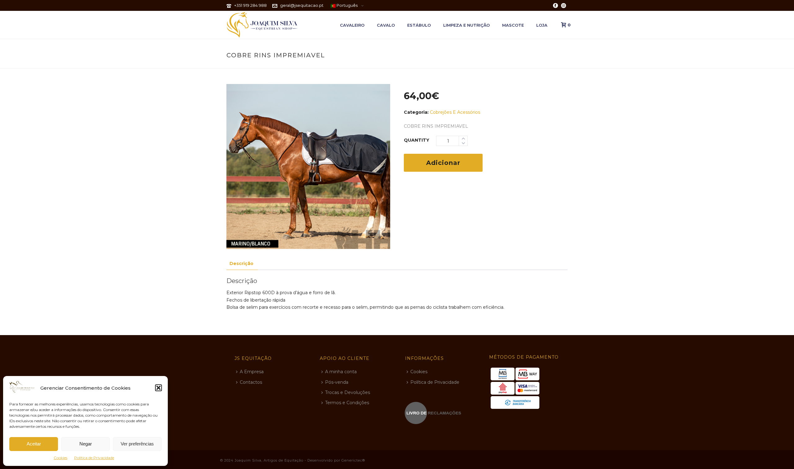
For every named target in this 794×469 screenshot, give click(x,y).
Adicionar (443, 162)
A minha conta (341, 371)
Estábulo (419, 25)
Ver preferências (137, 443)
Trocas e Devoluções (347, 392)
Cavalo (386, 25)
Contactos (251, 382)
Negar (85, 443)
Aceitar (34, 443)
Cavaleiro (352, 25)
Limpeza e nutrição (466, 25)
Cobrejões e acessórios (455, 112)
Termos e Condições (347, 402)
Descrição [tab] (241, 263)
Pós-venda (336, 382)
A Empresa (252, 371)
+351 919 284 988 (250, 5)
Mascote (513, 25)
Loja (541, 25)
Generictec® (353, 460)
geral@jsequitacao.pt (301, 5)
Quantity (416, 140)
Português (347, 5)
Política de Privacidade (94, 457)
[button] (158, 388)
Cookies (60, 457)
